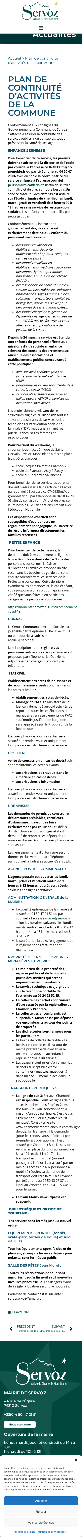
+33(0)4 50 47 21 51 (20, 1414)
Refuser (41, 1511)
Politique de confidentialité (52, 1531)
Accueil (14, 58)
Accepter (41, 1500)
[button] (76, 1460)
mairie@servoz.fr (58, 918)
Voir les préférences (41, 1522)
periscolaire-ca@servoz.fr (28, 185)
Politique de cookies (24, 1531)
